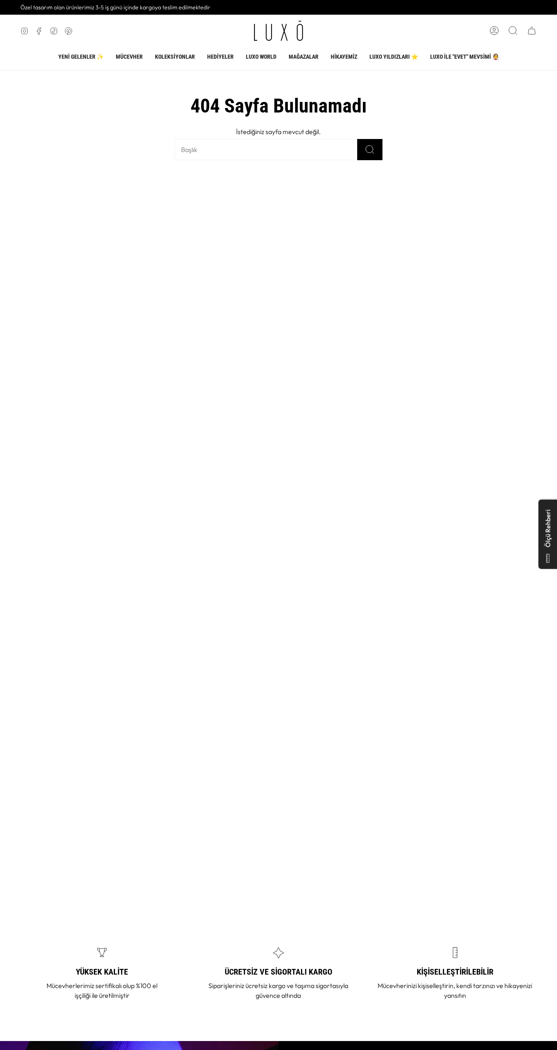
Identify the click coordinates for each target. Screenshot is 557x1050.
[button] (129, 57)
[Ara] (369, 149)
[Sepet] (531, 31)
